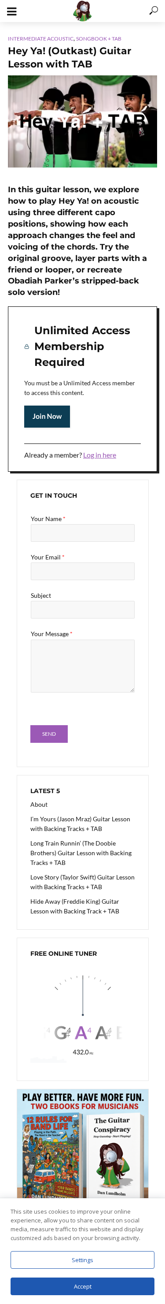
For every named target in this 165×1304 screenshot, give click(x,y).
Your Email (48, 557)
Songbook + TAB (98, 38)
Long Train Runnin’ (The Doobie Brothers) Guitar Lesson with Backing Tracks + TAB (81, 852)
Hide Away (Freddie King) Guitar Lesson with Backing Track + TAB (74, 906)
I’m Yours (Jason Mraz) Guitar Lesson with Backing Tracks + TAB (80, 823)
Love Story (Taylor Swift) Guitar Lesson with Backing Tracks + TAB (82, 881)
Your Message (52, 633)
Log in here (99, 455)
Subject (41, 595)
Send (49, 733)
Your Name (48, 518)
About (39, 804)
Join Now (47, 416)
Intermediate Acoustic (40, 38)
